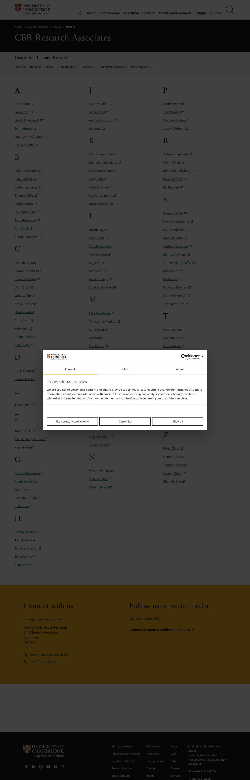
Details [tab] (125, 369)
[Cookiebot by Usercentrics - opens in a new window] (187, 357)
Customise (125, 421)
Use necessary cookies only (72, 421)
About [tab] (180, 369)
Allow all (177, 421)
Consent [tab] (70, 369)
